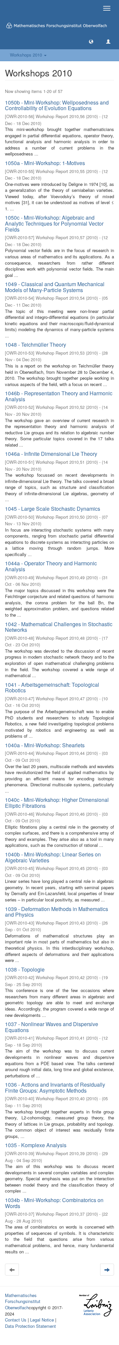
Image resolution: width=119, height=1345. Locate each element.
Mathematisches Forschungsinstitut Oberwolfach (22, 1301)
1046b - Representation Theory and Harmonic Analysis (58, 396)
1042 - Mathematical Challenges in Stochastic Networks (58, 627)
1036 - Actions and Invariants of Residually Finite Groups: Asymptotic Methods (55, 1087)
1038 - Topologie (25, 969)
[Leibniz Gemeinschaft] (95, 1305)
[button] (91, 41)
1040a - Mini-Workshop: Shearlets (45, 745)
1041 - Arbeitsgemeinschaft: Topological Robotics (52, 687)
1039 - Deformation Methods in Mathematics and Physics (56, 912)
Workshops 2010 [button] (26, 55)
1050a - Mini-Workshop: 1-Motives (45, 163)
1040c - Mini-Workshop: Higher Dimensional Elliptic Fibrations (57, 802)
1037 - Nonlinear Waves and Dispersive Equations (51, 1027)
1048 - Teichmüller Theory (35, 344)
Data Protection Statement (30, 1326)
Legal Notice (42, 1320)
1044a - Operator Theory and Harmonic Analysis (51, 566)
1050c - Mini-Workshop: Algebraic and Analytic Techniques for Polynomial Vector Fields (54, 223)
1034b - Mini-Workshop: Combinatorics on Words (54, 1203)
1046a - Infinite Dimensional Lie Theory (51, 453)
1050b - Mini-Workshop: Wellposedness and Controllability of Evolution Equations (57, 105)
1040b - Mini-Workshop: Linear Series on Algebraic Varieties (53, 857)
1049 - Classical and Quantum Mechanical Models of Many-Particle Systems (54, 287)
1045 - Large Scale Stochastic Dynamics (52, 508)
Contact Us (15, 1320)
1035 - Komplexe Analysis (35, 1145)
